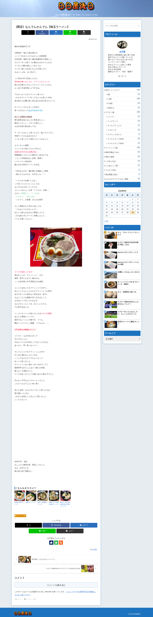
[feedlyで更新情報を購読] (56, 543)
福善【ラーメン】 (31, 502)
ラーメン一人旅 (21, 515)
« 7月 (106, 221)
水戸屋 (122, 52)
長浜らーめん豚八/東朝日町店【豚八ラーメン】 (65, 504)
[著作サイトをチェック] (51, 543)
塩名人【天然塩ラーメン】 (42, 503)
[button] (84, 32)
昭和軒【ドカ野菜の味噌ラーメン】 (54, 503)
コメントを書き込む (56, 585)
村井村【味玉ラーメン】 (19, 503)
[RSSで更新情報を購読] (61, 543)
